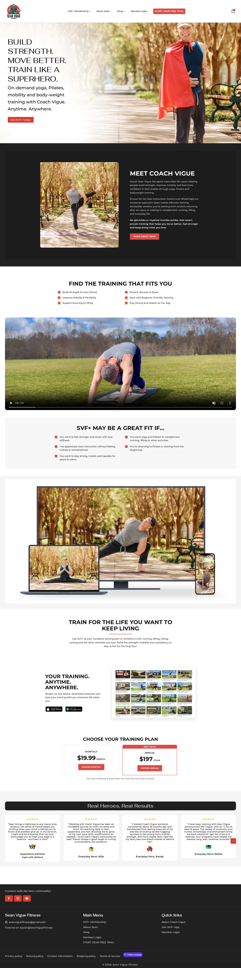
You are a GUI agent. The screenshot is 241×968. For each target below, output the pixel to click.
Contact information (60, 956)
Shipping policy (86, 956)
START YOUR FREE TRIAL (98, 942)
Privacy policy (13, 956)
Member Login (92, 937)
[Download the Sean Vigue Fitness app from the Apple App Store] (54, 709)
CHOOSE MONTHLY (91, 767)
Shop (86, 932)
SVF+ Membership (94, 921)
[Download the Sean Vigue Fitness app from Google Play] (74, 709)
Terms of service (110, 956)
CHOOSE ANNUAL (150, 768)
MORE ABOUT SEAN (145, 236)
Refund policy (34, 956)
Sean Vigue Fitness (125, 964)
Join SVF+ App (170, 927)
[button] (79, 11)
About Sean (90, 927)
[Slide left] (7, 841)
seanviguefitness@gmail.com (27, 922)
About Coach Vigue (174, 921)
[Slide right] (233, 841)
